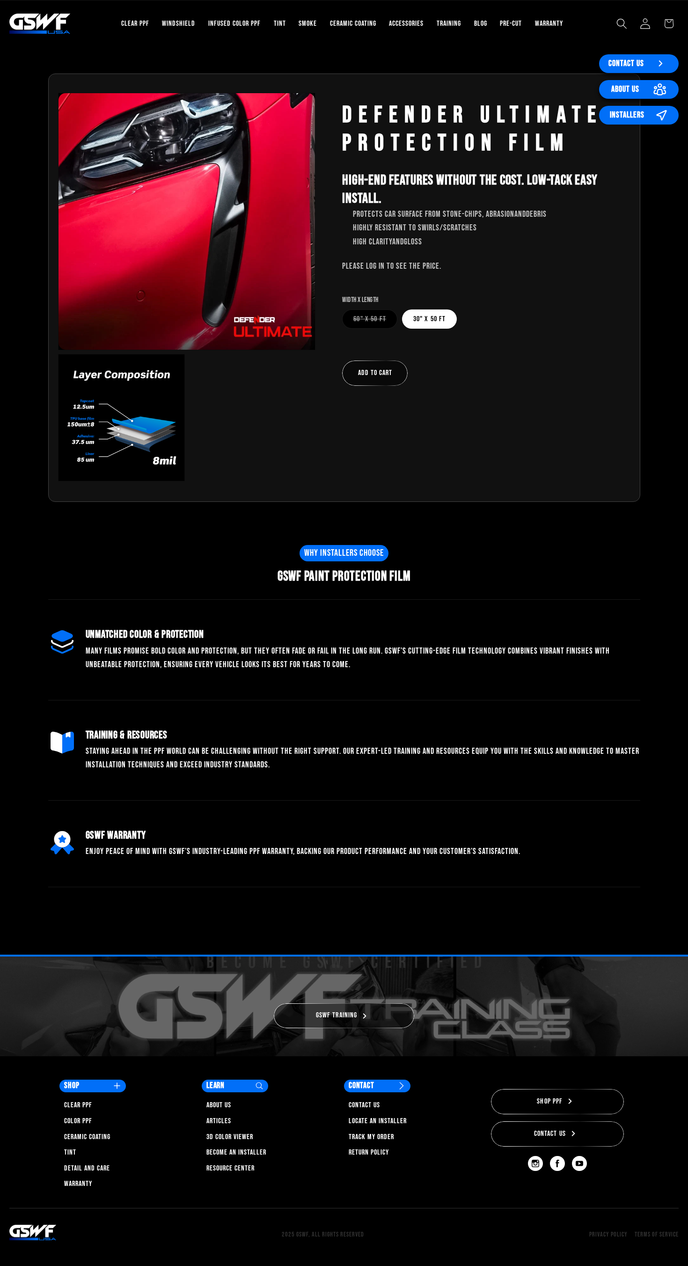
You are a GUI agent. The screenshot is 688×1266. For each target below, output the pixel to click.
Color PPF (78, 1121)
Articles (218, 1121)
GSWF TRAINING (337, 1015)
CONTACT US (550, 1133)
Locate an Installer (378, 1121)
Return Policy (369, 1152)
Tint (70, 1152)
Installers (627, 115)
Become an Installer (236, 1152)
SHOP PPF (550, 1101)
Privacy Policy (608, 1234)
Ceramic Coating (87, 1137)
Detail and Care (87, 1168)
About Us (625, 89)
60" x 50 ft (375, 322)
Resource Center (230, 1168)
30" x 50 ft (429, 319)
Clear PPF (78, 1105)
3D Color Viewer (229, 1137)
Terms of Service (657, 1234)
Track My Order (371, 1137)
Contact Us (626, 63)
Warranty (78, 1183)
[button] (622, 24)
